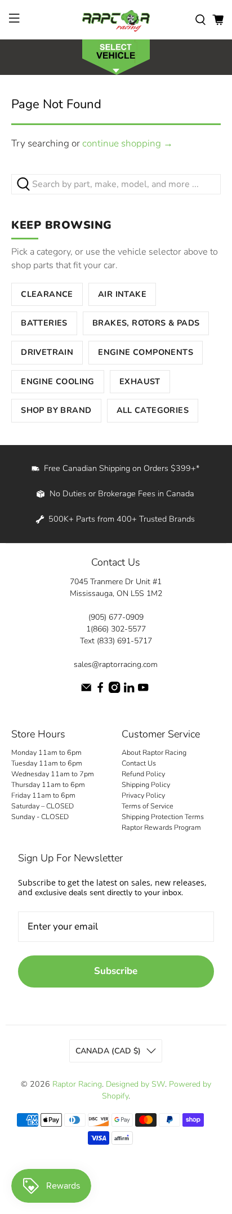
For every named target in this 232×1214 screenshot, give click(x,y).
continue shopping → (127, 143)
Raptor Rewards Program (161, 827)
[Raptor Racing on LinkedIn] (129, 690)
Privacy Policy (143, 795)
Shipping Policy (146, 784)
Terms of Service (147, 806)
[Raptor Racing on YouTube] (143, 690)
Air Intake (122, 294)
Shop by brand (56, 410)
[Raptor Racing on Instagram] (114, 690)
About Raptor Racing (154, 752)
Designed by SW (135, 1084)
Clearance (47, 294)
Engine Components (145, 352)
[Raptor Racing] (116, 20)
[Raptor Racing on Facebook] (100, 690)
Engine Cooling (58, 381)
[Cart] (218, 19)
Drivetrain (47, 352)
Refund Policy (143, 774)
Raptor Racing (77, 1084)
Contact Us (139, 763)
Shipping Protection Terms (163, 816)
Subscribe (115, 970)
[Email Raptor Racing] (86, 690)
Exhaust (139, 381)
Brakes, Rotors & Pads (145, 322)
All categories (153, 410)
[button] (116, 56)
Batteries (44, 322)
